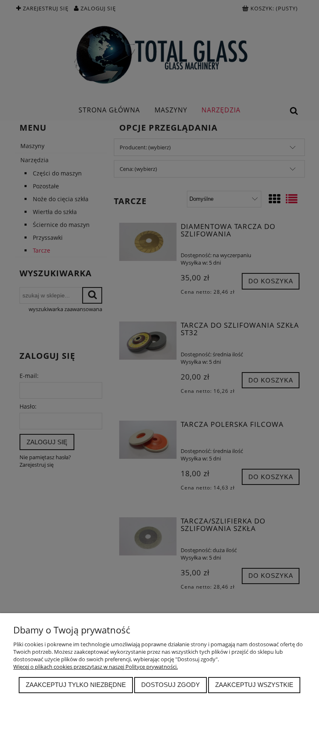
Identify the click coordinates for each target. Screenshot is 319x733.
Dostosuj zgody (170, 684)
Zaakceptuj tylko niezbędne (76, 684)
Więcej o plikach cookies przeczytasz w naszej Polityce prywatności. (95, 666)
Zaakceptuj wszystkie (254, 684)
